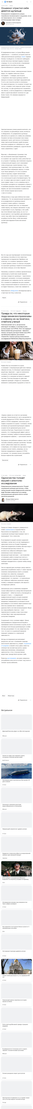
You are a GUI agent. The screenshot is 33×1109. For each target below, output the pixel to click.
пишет (23, 56)
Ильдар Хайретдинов (12, 499)
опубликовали (9, 529)
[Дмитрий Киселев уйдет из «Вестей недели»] (16, 726)
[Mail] (5, 2)
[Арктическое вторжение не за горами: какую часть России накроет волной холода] (16, 1092)
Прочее (25, 311)
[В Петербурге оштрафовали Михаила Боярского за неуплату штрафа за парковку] (16, 872)
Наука (11, 5)
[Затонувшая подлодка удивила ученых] (16, 946)
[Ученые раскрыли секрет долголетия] (16, 1068)
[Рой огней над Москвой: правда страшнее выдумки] (16, 1019)
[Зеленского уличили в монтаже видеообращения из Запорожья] (16, 799)
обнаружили (14, 290)
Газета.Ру (18, 311)
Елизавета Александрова (13, 22)
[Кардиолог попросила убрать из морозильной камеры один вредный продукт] (16, 848)
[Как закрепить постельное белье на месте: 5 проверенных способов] (16, 921)
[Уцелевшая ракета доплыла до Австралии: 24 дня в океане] (16, 774)
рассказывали (11, 658)
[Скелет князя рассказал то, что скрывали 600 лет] (16, 970)
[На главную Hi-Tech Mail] (9, 2)
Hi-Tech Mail (18, 475)
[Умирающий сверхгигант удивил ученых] (16, 823)
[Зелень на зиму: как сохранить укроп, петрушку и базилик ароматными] (16, 750)
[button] (16, 351)
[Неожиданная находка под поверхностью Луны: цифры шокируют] (16, 897)
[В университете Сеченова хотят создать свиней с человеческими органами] (16, 1043)
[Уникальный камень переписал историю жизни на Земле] (16, 994)
